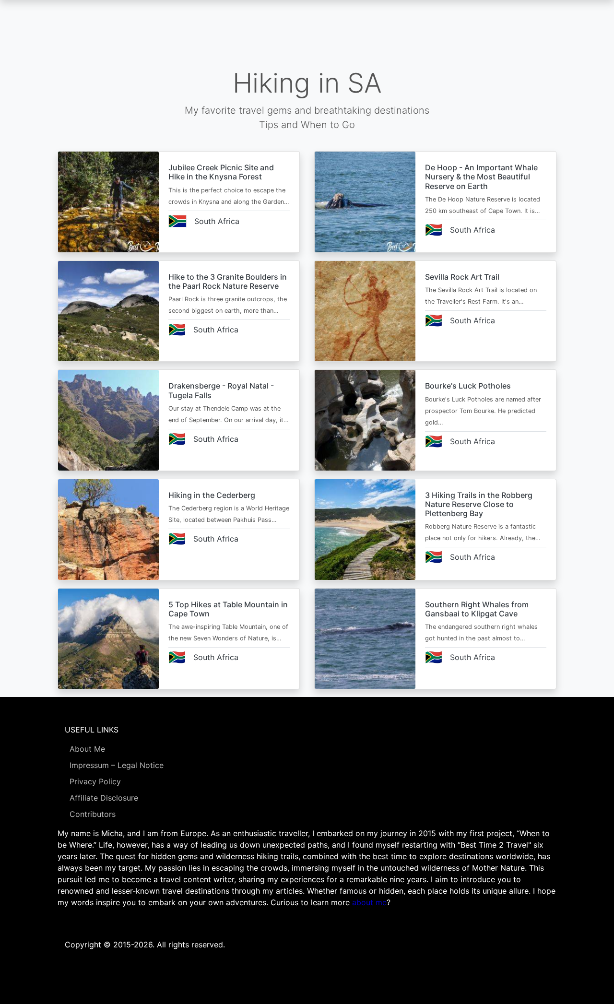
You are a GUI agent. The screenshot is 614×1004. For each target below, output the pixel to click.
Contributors (93, 814)
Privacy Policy (95, 781)
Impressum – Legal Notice (117, 765)
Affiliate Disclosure (104, 798)
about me (369, 902)
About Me (87, 749)
